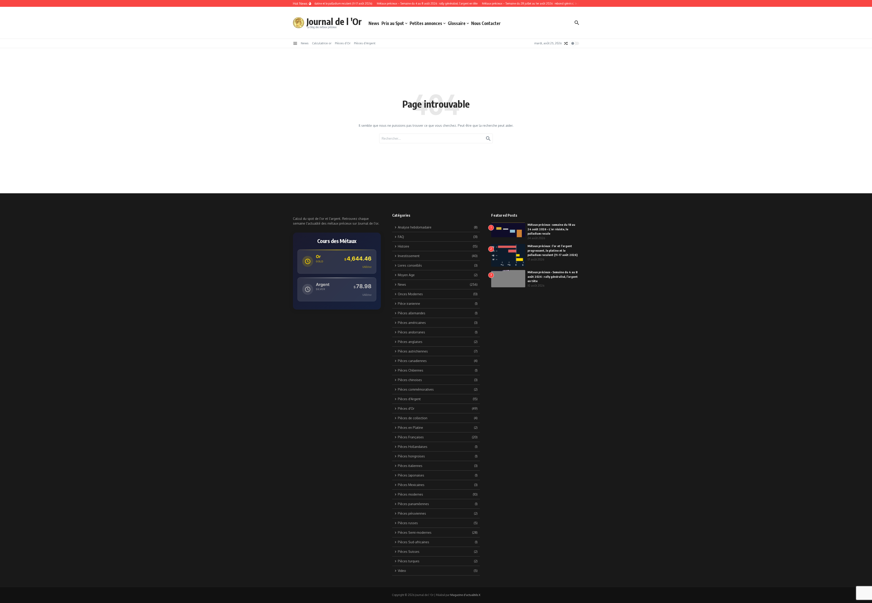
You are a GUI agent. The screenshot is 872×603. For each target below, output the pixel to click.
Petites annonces (426, 23)
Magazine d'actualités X (465, 595)
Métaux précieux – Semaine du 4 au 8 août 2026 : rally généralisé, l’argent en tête (553, 276)
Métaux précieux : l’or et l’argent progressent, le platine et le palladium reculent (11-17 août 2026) (553, 250)
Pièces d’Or (343, 43)
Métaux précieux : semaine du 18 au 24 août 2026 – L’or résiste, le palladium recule (551, 229)
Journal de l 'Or (334, 21)
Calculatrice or (322, 43)
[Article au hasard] (566, 43)
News (374, 23)
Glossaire (457, 23)
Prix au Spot (393, 23)
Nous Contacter (486, 23)
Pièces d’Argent (364, 43)
